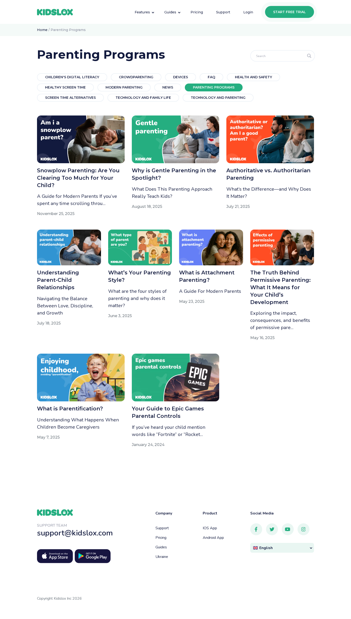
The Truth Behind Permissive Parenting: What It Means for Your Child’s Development (280, 287)
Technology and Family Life (143, 97)
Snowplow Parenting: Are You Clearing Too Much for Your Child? (78, 178)
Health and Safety (253, 77)
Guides (161, 547)
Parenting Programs (213, 87)
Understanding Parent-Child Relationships (58, 280)
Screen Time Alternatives (70, 97)
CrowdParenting (136, 77)
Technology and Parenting (218, 97)
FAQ (211, 77)
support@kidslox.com (75, 533)
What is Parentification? (70, 408)
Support (162, 528)
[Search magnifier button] (309, 55)
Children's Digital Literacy (72, 77)
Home (42, 30)
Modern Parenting (124, 87)
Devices (180, 77)
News (167, 87)
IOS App (210, 528)
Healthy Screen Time (65, 87)
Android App (213, 537)
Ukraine (161, 556)
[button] (282, 548)
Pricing (160, 537)
